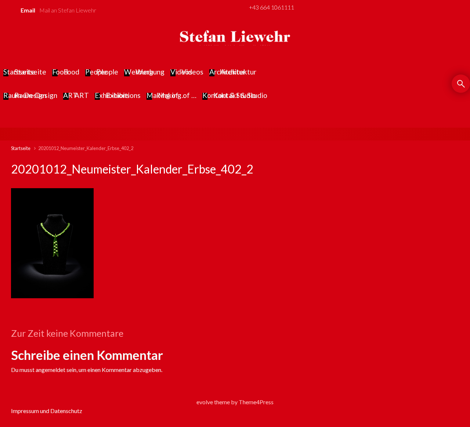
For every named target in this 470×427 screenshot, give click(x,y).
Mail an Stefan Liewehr (67, 10)
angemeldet (50, 369)
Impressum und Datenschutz (46, 410)
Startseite (20, 148)
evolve (204, 401)
